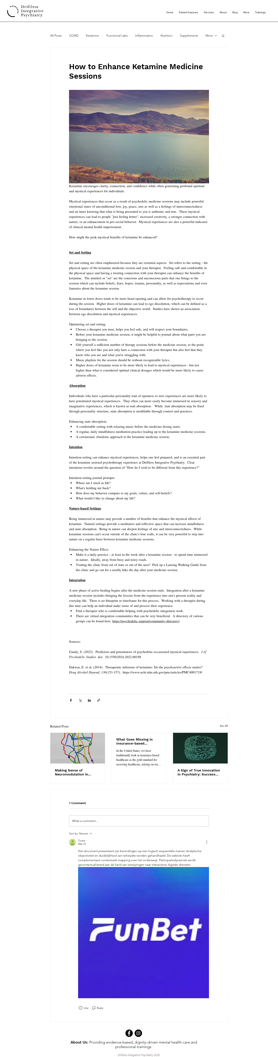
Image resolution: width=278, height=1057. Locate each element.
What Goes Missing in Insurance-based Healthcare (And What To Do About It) (137, 741)
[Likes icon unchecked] (80, 1008)
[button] (223, 35)
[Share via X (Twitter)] (80, 700)
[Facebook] (129, 1033)
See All (224, 725)
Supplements (189, 35)
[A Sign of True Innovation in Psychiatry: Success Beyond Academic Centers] (200, 748)
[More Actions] (206, 842)
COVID (73, 35)
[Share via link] (98, 700)
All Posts (56, 35)
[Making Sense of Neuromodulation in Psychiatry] (77, 748)
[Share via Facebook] (71, 700)
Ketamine (92, 35)
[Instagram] (138, 1033)
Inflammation (144, 35)
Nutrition (166, 35)
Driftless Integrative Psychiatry (32, 11)
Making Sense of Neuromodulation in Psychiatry (71, 772)
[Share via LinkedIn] (89, 700)
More (209, 35)
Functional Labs (117, 35)
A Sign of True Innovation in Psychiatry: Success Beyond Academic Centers (199, 772)
